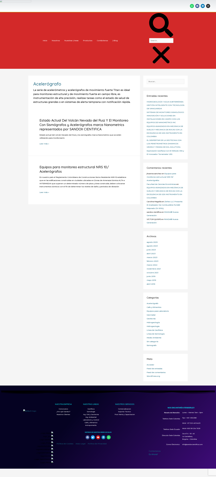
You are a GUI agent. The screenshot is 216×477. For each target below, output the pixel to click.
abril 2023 (151, 253)
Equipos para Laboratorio (158, 311)
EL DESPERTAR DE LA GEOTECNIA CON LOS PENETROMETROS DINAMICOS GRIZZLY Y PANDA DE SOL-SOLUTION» (164, 143)
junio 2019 (151, 276)
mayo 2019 (151, 280)
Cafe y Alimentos (154, 307)
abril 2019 (151, 284)
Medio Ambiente (154, 338)
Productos (87, 40)
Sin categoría (152, 341)
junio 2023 (151, 250)
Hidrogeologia (153, 326)
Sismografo (151, 345)
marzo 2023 (152, 257)
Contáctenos (102, 40)
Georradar (151, 315)
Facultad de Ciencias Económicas (161, 184)
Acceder (150, 365)
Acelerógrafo (152, 303)
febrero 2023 (152, 261)
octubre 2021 (152, 273)
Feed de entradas (154, 369)
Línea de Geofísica (155, 330)
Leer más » (44, 143)
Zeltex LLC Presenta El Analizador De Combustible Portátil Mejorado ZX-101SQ (164, 204)
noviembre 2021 (154, 269)
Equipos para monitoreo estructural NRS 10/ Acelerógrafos (161, 177)
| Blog (115, 40)
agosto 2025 (152, 242)
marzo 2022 (152, 265)
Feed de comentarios (156, 372)
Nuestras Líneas (71, 40)
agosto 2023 (152, 246)
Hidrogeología (153, 322)
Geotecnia (151, 319)
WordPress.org (153, 376)
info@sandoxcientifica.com (192, 444)
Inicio (45, 40)
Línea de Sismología (155, 334)
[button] (161, 25)
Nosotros (56, 40)
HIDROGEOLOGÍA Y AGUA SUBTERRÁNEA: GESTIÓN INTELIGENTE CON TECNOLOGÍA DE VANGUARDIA (165, 105)
